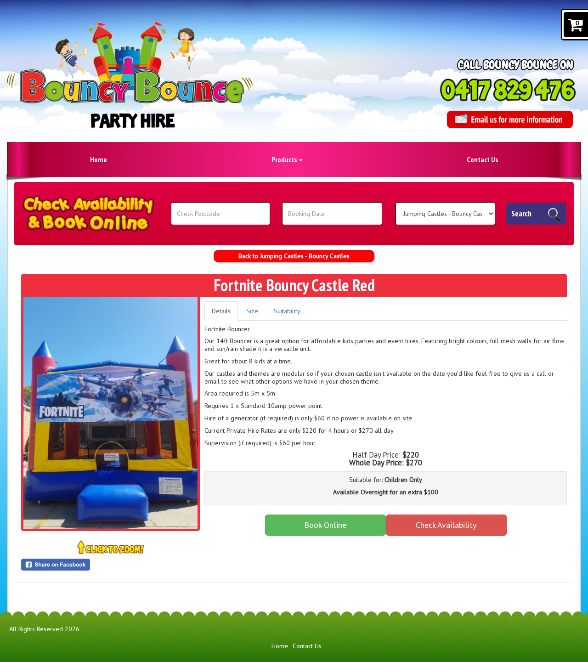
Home (98, 159)
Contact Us (482, 159)
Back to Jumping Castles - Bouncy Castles (294, 256)
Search (521, 214)
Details (221, 311)
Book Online (325, 525)
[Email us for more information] (510, 119)
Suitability (287, 311)
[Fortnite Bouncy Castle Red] (110, 413)
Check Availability (446, 525)
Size (252, 311)
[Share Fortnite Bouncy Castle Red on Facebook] (110, 565)
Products (284, 159)
